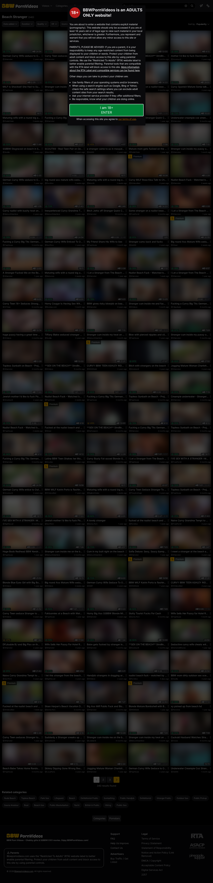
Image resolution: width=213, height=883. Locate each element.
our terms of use (127, 119)
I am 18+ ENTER (106, 110)
